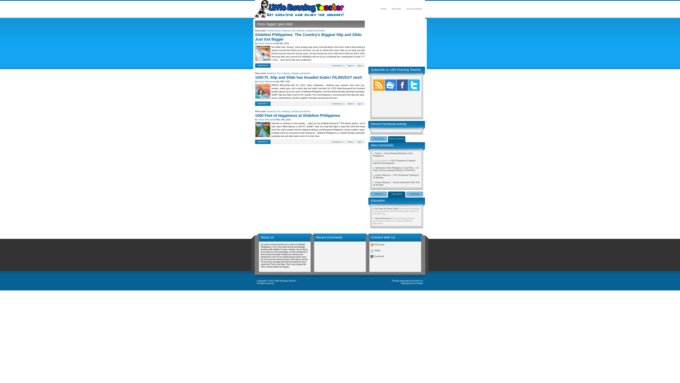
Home (383, 9)
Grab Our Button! (414, 9)
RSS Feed (379, 244)
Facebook (379, 256)
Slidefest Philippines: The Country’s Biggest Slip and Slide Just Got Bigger (308, 36)
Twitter (377, 250)
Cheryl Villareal (265, 43)
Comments (336, 66)
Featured (286, 30)
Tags (359, 66)
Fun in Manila (297, 30)
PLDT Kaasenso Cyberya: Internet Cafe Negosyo (394, 161)
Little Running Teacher (300, 9)
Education (397, 194)
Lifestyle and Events (315, 30)
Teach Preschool (383, 218)
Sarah (378, 153)
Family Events (273, 30)
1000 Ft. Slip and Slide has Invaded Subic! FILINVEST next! (308, 77)
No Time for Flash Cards (386, 208)
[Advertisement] (396, 43)
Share (350, 66)
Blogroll (378, 194)
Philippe (419, 283)
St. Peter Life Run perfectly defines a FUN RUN (396, 169)
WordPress (417, 281)
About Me (396, 9)
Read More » (263, 65)
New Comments (396, 138)
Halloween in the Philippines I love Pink (394, 168)
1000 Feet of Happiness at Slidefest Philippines (297, 115)
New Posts (378, 138)
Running (415, 194)
